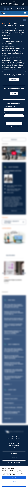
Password (7, 112)
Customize (14, 481)
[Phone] (14, 1)
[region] (14, 477)
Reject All (14, 485)
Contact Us (14, 436)
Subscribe (14, 79)
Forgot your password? (14, 126)
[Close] (24, 20)
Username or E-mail (9, 106)
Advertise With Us (14, 443)
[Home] (10, 13)
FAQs (14, 447)
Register (14, 93)
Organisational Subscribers (14, 438)
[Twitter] (13, 1)
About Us (14, 441)
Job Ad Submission (14, 445)
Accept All (14, 477)
